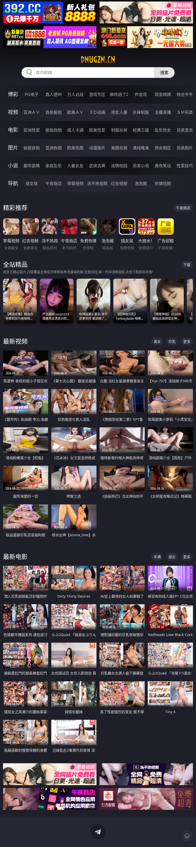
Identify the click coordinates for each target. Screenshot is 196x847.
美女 (157, 341)
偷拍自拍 (53, 130)
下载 (186, 264)
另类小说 (141, 165)
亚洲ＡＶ (31, 112)
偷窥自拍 (31, 148)
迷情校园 (119, 165)
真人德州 (53, 94)
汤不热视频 (97, 183)
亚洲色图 (53, 148)
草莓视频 (75, 183)
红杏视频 (119, 183)
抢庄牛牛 (185, 94)
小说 (13, 165)
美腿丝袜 (119, 148)
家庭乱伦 (53, 165)
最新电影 (15, 556)
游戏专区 (97, 94)
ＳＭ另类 (185, 112)
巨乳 (172, 341)
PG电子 (32, 94)
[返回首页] (187, 836)
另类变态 (185, 130)
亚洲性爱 (31, 130)
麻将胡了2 (119, 94)
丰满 (157, 556)
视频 (13, 112)
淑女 (172, 556)
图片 (13, 147)
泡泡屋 (141, 183)
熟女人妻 (119, 112)
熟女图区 (163, 148)
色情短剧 (163, 183)
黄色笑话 (163, 165)
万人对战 (75, 94)
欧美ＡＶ (75, 112)
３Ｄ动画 (97, 112)
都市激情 (31, 165)
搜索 (164, 72)
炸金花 (141, 94)
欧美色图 (75, 148)
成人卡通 (75, 130)
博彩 (13, 94)
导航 (13, 183)
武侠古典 (97, 165)
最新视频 (15, 341)
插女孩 (32, 183)
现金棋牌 (163, 94)
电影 (13, 129)
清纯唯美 (141, 148)
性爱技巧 (185, 165)
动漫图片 (97, 148)
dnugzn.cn (98, 59)
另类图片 (185, 148)
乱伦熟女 (163, 130)
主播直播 (163, 112)
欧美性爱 (97, 130)
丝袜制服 (141, 112)
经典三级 (141, 130)
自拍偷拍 (53, 112)
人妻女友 (75, 165)
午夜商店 (53, 183)
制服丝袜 (119, 130)
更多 (186, 341)
